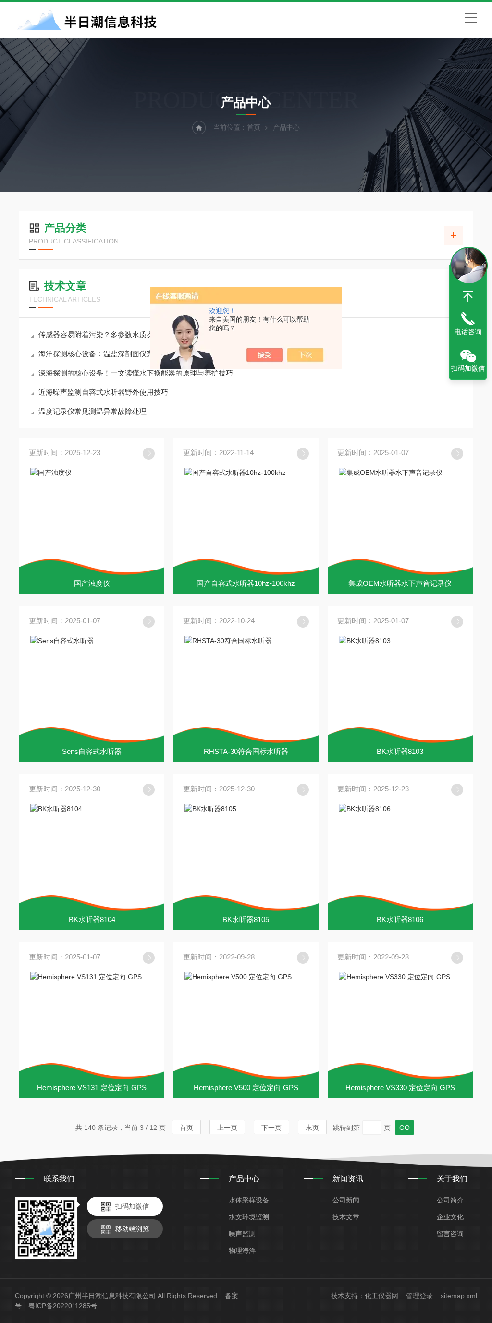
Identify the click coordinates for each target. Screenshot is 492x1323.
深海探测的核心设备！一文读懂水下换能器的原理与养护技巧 (135, 373)
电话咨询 (468, 332)
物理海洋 (242, 1250)
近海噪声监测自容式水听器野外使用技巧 (103, 392)
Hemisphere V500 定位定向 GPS (246, 1087)
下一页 (271, 1127)
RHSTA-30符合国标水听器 (246, 751)
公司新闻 (345, 1200)
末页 (312, 1127)
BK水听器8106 (400, 919)
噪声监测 (242, 1234)
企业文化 (450, 1217)
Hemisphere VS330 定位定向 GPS (400, 1087)
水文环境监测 (249, 1217)
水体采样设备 (249, 1200)
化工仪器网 (381, 1295)
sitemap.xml (459, 1295)
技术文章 (345, 1217)
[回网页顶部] (468, 296)
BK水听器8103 (400, 751)
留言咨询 (450, 1234)
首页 (253, 127)
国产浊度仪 (92, 583)
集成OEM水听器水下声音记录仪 (400, 583)
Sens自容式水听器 (92, 751)
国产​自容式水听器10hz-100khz (246, 583)
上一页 (227, 1127)
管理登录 (419, 1295)
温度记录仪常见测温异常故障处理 (92, 411)
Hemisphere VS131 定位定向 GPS (92, 1087)
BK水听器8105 (245, 919)
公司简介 (450, 1200)
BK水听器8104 (92, 919)
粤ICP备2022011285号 (62, 1306)
